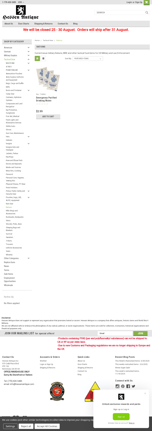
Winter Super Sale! (122, 368)
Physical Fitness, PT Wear (15, 184)
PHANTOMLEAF (12, 70)
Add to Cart (48, 116)
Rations (9, 207)
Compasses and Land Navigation (14, 105)
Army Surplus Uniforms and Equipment (15, 78)
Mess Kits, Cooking (13, 171)
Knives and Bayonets (14, 164)
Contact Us (63, 23)
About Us (8, 23)
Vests (8, 251)
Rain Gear (9, 204)
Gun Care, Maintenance (15, 133)
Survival (9, 234)
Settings (10, 426)
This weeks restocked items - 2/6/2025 (131, 364)
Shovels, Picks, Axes (14, 224)
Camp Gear (10, 94)
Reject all (26, 426)
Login (129, 2)
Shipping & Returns (43, 23)
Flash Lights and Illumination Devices (13, 121)
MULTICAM (10, 63)
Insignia (9, 143)
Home (37, 40)
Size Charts (23, 23)
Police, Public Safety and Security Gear (15, 192)
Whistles (9, 255)
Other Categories (11, 258)
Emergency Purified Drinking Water (46, 99)
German (7, 51)
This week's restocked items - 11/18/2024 (127, 372)
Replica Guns (9, 262)
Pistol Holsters (11, 187)
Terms (6, 270)
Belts (8, 87)
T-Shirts (9, 241)
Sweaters (9, 237)
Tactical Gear (9, 59)
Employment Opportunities (10, 280)
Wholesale (8, 285)
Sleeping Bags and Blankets (13, 229)
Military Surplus (10, 55)
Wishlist (43, 361)
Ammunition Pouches (14, 73)
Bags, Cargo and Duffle (14, 83)
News (6, 266)
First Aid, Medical (12, 116)
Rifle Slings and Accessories (12, 212)
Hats (8, 136)
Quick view (48, 90)
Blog (75, 23)
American (8, 47)
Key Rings (9, 157)
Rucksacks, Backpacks (14, 217)
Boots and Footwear (14, 90)
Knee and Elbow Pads (14, 160)
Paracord (9, 174)
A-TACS (9, 67)
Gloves (8, 129)
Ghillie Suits (10, 126)
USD (20, 2)
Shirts (8, 220)
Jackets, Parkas (12, 153)
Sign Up (138, 2)
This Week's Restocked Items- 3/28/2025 (132, 361)
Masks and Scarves (13, 167)
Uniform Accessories (14, 248)
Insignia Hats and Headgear (12, 148)
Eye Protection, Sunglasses (11, 111)
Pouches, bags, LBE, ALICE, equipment (14, 198)
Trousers (9, 244)
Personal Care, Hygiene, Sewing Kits (15, 179)
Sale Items (8, 274)
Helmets (9, 140)
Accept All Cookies (47, 426)
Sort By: (68, 58)
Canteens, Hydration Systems (13, 98)
